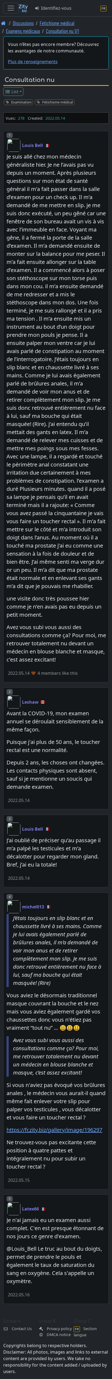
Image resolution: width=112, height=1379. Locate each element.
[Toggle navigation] (10, 8)
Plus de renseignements (33, 62)
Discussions (23, 23)
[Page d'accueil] (3, 23)
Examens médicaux (23, 31)
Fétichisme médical (57, 23)
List (14, 92)
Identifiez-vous (55, 8)
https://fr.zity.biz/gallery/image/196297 (54, 1129)
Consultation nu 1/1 (62, 31)
